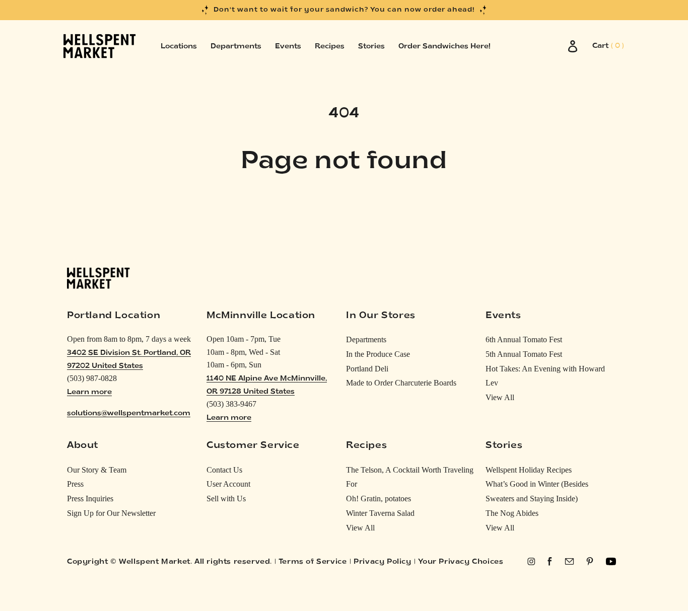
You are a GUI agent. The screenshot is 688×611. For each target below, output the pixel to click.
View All (500, 397)
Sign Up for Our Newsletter (111, 513)
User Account (228, 484)
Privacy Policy (382, 562)
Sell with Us (226, 498)
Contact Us (224, 470)
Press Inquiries (90, 498)
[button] (608, 46)
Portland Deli (367, 368)
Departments (366, 339)
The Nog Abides (512, 513)
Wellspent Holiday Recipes (529, 470)
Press (75, 484)
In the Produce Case (378, 354)
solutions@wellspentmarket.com (128, 413)
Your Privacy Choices (460, 562)
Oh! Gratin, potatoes (378, 498)
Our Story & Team (96, 470)
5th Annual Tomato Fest (524, 354)
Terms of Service (313, 562)
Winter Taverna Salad (380, 513)
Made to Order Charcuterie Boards (401, 382)
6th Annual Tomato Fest (524, 339)
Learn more (89, 392)
